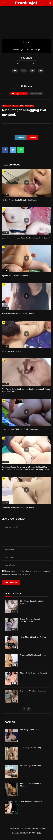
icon (26, 182)
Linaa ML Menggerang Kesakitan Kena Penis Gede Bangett (26, 238)
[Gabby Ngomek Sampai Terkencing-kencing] (11, 624)
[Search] (50, 3)
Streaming (29, 105)
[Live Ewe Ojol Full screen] (11, 771)
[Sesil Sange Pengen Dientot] (11, 807)
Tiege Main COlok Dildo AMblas (33, 637)
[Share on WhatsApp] (20, 150)
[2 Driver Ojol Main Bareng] (11, 753)
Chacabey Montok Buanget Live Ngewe (18, 507)
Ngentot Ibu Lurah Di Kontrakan (15, 276)
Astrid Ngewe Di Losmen (12, 351)
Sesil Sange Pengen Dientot (31, 801)
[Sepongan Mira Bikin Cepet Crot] (11, 696)
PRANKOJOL (36, 833)
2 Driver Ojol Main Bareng (30, 747)
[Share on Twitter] (13, 150)
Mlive (22, 105)
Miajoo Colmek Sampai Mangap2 (33, 673)
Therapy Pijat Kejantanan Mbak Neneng (18, 313)
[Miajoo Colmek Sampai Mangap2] (11, 678)
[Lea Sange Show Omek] (11, 735)
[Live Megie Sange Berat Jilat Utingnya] (11, 606)
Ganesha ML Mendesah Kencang (33, 655)
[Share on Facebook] (5, 150)
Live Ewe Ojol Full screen (30, 765)
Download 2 (32, 137)
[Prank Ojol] (26, 3)
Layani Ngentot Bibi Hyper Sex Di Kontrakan (20, 429)
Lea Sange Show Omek (29, 730)
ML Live (15, 105)
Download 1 (20, 137)
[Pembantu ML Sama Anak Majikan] (11, 789)
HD (4, 171)
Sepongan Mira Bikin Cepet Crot (33, 691)
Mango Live (7, 105)
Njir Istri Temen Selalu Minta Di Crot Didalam (20, 200)
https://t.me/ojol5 (39, 828)
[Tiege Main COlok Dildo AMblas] (11, 642)
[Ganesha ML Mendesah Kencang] (11, 660)
